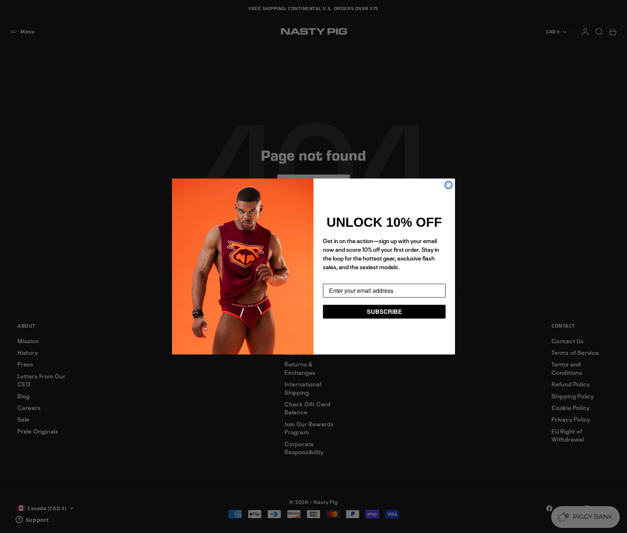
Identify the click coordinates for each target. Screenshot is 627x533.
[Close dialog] (448, 185)
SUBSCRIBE (384, 311)
